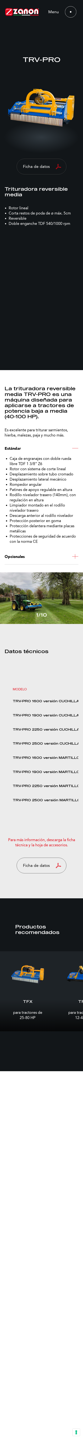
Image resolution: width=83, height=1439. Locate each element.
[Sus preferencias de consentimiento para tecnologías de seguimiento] (76, 1432)
